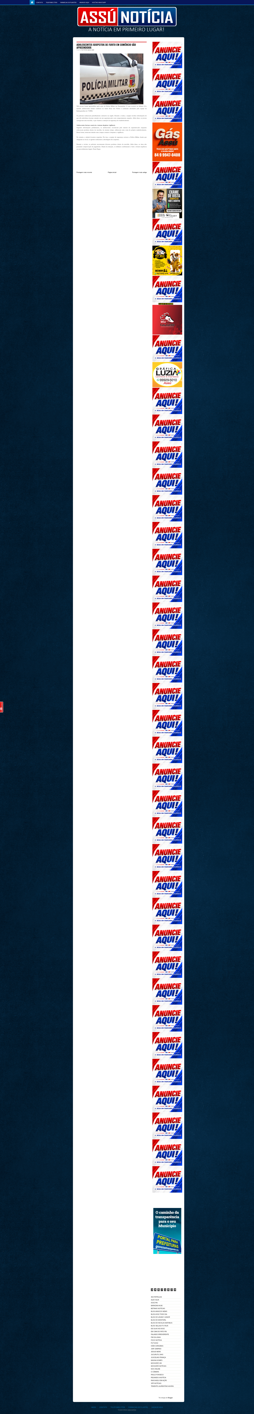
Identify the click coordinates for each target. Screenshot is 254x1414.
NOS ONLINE (155, 1369)
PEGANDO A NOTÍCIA (158, 1377)
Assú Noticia (84, 49)
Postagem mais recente (84, 172)
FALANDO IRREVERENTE (160, 1334)
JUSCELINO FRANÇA (158, 1357)
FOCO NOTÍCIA (156, 1340)
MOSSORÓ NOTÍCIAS (158, 1366)
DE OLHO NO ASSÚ (158, 1328)
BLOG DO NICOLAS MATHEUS (161, 1323)
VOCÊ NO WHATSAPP (99, 2)
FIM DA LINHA (156, 1337)
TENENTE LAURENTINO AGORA (162, 1386)
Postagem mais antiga (139, 172)
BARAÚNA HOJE (157, 1305)
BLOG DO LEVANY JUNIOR (160, 1317)
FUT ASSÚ (154, 1343)
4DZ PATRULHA (156, 1297)
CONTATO (39, 2)
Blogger (170, 1398)
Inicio (32, 2)
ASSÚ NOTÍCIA (132, 1410)
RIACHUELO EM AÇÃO (159, 1380)
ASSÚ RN (154, 1303)
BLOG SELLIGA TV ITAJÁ (159, 1326)
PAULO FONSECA (157, 1374)
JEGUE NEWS (156, 1351)
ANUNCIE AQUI (84, 2)
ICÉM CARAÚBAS (157, 1346)
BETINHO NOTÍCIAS (158, 1308)
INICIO (93, 1407)
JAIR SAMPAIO (156, 1349)
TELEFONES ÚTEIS (51, 2)
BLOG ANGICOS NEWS (159, 1311)
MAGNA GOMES (156, 1360)
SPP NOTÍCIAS (156, 1383)
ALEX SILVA (155, 1300)
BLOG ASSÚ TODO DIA (159, 1314)
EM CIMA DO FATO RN (159, 1331)
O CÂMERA (155, 1372)
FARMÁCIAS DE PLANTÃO (68, 2)
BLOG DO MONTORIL (158, 1320)
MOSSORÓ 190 (156, 1363)
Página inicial (112, 172)
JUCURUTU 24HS (157, 1354)
